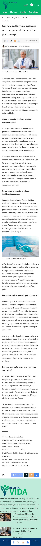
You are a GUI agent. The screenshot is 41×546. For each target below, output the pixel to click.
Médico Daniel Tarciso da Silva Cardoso (16, 466)
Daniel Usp (6, 456)
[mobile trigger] (37, 5)
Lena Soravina (12, 46)
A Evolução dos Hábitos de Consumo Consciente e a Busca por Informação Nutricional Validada (26, 517)
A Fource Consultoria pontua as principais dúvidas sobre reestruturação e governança (25, 531)
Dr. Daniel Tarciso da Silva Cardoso (14, 463)
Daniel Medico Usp (25, 440)
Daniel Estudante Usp (9, 440)
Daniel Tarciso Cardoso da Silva (13, 450)
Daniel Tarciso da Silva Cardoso (13, 453)
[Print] (18, 41)
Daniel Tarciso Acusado (21, 443)
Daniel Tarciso (7, 443)
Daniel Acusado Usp (16, 437)
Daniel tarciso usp (31, 453)
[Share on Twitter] (11, 41)
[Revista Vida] (12, 5)
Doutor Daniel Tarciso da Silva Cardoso (16, 459)
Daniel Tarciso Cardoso (10, 446)
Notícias (5, 21)
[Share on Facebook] (7, 41)
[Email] (15, 41)
